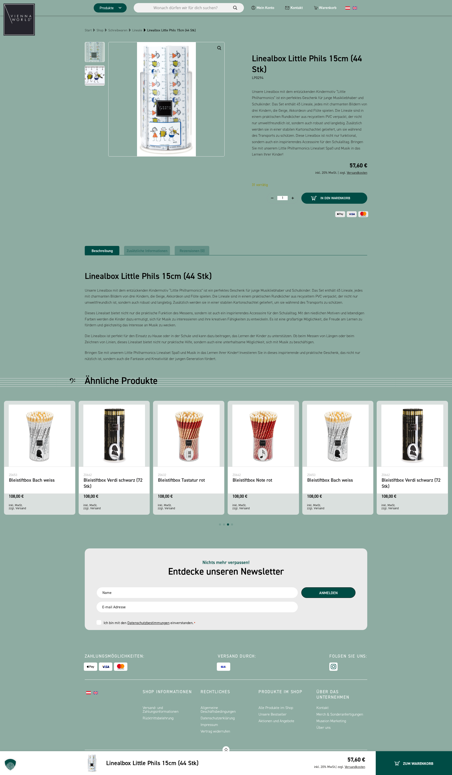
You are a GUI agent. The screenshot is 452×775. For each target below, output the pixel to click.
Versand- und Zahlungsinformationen (160, 709)
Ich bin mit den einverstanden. (149, 622)
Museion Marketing (331, 720)
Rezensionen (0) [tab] (192, 250)
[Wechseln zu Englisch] (354, 8)
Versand (21, 508)
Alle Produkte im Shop (275, 707)
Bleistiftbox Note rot (252, 480)
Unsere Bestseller (272, 714)
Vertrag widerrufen (215, 731)
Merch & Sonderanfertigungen (339, 714)
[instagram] (333, 667)
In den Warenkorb (335, 198)
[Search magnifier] (235, 7)
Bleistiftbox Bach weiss (32, 480)
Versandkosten (355, 767)
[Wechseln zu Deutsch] (347, 8)
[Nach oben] (226, 749)
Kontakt (297, 7)
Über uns (323, 727)
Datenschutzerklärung (218, 718)
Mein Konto (265, 7)
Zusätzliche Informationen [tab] (147, 250)
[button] (220, 524)
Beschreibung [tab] (102, 250)
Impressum (209, 724)
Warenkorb (327, 7)
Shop (100, 30)
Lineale (137, 30)
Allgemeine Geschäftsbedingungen (218, 709)
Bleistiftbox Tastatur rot (181, 480)
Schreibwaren (117, 30)
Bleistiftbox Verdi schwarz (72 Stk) (113, 483)
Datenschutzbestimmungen (148, 622)
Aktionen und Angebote (276, 720)
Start (88, 30)
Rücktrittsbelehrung (158, 718)
